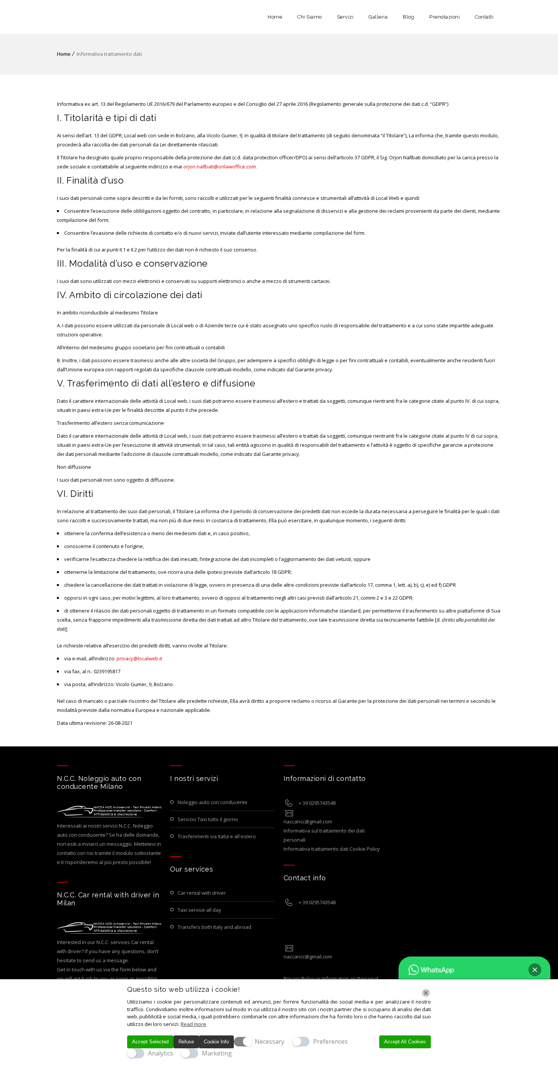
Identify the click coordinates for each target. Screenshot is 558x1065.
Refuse (186, 1042)
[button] (534, 969)
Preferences (330, 1041)
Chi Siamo (309, 17)
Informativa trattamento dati (316, 848)
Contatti (484, 17)
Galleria (378, 17)
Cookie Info (216, 1042)
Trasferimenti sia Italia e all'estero (217, 836)
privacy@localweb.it (139, 658)
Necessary (269, 1041)
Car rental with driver (202, 892)
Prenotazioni (444, 17)
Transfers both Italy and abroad (214, 927)
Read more (193, 1024)
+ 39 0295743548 (317, 803)
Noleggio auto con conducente (212, 802)
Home (275, 17)
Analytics (160, 1053)
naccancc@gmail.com (308, 821)
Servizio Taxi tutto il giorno (208, 819)
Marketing (217, 1053)
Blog (408, 17)
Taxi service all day (199, 909)
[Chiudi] (426, 993)
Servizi (345, 17)
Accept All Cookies (405, 1042)
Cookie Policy (365, 848)
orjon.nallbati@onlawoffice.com (219, 166)
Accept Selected (150, 1042)
